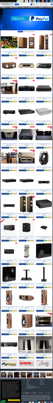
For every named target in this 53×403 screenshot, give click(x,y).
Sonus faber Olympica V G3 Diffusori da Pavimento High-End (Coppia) (44, 307)
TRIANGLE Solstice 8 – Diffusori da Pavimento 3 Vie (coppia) (44, 51)
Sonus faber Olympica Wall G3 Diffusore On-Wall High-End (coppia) (9, 306)
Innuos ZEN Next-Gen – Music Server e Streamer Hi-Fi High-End (44, 97)
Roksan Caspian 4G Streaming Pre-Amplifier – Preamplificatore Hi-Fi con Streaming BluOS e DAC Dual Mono (27, 190)
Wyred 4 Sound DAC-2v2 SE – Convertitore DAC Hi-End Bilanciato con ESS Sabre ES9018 (9, 144)
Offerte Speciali (32, 31)
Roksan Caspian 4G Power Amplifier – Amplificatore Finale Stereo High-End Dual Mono (9, 190)
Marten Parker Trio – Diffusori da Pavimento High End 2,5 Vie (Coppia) (26, 354)
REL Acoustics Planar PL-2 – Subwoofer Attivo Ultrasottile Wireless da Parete (44, 260)
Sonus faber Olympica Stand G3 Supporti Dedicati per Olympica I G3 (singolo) (44, 283)
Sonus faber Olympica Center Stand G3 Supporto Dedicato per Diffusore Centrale (26, 283)
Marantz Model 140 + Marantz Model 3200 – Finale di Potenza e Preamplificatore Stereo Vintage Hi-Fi (44, 330)
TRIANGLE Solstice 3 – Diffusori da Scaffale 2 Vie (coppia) (27, 51)
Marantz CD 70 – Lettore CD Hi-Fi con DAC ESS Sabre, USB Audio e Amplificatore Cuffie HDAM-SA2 (44, 190)
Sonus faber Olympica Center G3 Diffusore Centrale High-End (26, 306)
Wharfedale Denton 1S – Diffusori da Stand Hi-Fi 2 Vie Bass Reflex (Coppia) (27, 237)
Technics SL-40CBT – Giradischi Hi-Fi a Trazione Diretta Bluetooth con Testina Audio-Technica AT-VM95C (44, 237)
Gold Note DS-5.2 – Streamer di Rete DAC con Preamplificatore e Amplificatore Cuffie (9, 260)
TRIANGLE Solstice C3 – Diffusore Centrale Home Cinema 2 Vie (9, 74)
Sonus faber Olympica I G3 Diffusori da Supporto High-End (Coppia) (27, 330)
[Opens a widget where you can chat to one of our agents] (3, 401)
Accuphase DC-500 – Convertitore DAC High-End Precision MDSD (26, 74)
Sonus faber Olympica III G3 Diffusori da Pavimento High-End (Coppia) (9, 330)
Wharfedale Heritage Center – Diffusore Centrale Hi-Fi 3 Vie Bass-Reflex (9, 237)
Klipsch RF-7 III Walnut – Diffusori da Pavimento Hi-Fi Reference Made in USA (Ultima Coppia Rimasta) (26, 213)
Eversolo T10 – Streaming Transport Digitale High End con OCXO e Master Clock (9, 354)
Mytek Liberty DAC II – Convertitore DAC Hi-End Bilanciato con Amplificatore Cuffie (26, 144)
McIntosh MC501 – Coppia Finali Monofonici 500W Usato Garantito (9, 97)
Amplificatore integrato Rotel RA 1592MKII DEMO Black (44, 143)
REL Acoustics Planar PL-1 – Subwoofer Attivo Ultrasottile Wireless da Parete (9, 283)
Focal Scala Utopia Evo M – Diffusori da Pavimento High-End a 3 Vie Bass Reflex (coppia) (27, 260)
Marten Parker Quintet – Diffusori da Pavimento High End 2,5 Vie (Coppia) (44, 354)
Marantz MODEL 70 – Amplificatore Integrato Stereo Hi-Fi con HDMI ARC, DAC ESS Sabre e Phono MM (9, 213)
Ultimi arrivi (20, 31)
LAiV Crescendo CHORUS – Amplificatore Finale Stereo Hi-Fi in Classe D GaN (44, 213)
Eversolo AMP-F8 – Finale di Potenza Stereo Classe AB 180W (44, 74)
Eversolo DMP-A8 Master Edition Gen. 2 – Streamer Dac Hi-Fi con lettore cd (26, 98)
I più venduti (26, 31)
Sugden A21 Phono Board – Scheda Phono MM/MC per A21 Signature (9, 51)
